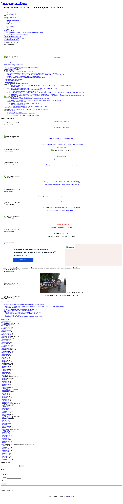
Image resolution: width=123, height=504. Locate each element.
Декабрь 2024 (6, 348)
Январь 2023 (6, 381)
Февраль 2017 (6, 459)
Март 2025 (5, 343)
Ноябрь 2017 (6, 450)
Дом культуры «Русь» (14, 3)
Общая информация (13, 20)
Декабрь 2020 (6, 414)
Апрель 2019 (6, 435)
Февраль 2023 (6, 379)
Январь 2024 (6, 363)
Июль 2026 (5, 319)
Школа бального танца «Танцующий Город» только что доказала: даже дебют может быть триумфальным (34, 306)
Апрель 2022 (6, 394)
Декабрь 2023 (6, 364)
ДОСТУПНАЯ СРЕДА (10, 65)
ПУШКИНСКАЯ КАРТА (11, 40)
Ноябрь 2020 (6, 415)
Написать (23, 259)
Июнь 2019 (5, 432)
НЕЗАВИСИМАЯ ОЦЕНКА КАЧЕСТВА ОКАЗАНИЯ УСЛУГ (22, 67)
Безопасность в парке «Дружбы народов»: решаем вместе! (20, 309)
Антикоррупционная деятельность (14, 79)
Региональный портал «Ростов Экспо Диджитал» (61, 210)
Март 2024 (5, 360)
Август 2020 (6, 420)
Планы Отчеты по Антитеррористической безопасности (23, 76)
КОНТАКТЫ (8, 35)
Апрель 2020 (6, 423)
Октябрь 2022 (6, 385)
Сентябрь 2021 (6, 405)
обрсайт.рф (70, 496)
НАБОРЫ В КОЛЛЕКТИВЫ (12, 37)
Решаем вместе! (11, 14)
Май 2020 (5, 421)
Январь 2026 (6, 328)
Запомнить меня (6, 480)
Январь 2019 (6, 438)
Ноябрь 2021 (6, 402)
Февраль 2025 (6, 345)
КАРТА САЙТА (8, 70)
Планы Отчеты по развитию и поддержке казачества (26, 103)
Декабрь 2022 (6, 382)
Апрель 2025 (6, 342)
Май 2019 (5, 433)
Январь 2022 (6, 399)
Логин (4, 474)
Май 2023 (5, 375)
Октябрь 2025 (6, 333)
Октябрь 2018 (6, 442)
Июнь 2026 (5, 321)
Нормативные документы (18, 104)
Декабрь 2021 (6, 400)
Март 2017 (5, 457)
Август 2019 (6, 430)
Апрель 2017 (6, 456)
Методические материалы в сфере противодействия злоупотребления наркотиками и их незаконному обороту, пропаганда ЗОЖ (47, 95)
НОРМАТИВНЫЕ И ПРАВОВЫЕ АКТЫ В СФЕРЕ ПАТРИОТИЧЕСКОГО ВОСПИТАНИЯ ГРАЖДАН (41, 85)
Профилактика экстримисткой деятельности (16, 107)
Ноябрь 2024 (6, 349)
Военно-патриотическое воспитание (17, 83)
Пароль (4, 477)
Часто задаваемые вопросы (11, 80)
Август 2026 (6, 302)
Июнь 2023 (5, 373)
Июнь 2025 (5, 339)
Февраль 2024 (6, 361)
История (9, 23)
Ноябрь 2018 (6, 441)
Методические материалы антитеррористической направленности (26, 77)
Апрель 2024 (6, 358)
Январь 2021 (6, 412)
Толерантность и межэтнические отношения (20, 97)
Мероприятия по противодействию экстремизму (21, 113)
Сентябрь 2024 (6, 352)
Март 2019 (5, 436)
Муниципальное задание (14, 19)
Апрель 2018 (6, 445)
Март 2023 (5, 378)
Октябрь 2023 (6, 367)
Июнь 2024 (5, 355)
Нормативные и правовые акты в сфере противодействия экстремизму (27, 109)
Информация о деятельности (15, 22)
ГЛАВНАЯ (7, 11)
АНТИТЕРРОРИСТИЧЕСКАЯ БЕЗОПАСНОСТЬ (18, 71)
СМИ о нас (10, 29)
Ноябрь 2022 (6, 384)
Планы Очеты (15, 86)
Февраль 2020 (6, 424)
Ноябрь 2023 (6, 366)
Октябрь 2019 (6, 427)
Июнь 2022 (5, 391)
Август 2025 (6, 336)
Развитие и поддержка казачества (16, 101)
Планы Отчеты (11, 110)
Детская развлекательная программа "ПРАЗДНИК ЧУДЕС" (21, 313)
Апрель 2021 (6, 408)
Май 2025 (5, 340)
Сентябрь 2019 (6, 429)
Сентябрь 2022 (6, 387)
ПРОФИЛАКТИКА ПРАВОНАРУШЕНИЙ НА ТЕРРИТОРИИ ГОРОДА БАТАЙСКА (32, 88)
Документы (10, 25)
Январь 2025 (6, 346)
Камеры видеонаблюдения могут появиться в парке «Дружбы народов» (24, 304)
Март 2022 (5, 396)
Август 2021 (6, 406)
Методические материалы (14, 112)
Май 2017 (5, 454)
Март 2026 (5, 325)
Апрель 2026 (6, 324)
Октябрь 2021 (6, 403)
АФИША (6, 16)
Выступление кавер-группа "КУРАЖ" (15, 315)
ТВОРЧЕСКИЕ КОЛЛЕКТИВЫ (13, 64)
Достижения (10, 26)
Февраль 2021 (6, 411)
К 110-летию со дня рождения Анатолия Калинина (18, 310)
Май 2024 (5, 357)
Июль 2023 (5, 372)
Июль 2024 (5, 354)
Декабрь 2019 (6, 426)
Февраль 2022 (6, 397)
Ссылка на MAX (61, 147)
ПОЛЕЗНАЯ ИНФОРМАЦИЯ (13, 68)
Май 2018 (5, 444)
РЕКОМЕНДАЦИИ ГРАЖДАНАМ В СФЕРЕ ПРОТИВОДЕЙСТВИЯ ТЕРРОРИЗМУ (32, 73)
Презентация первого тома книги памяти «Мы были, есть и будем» (23, 316)
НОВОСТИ (7, 62)
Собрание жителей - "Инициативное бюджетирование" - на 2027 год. (24, 312)
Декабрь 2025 (6, 330)
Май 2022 (5, 393)
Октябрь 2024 (6, 351)
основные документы (10, 17)
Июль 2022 (5, 390)
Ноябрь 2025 (6, 331)
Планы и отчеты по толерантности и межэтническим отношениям (30, 98)
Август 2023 (6, 370)
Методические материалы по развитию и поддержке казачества (29, 106)
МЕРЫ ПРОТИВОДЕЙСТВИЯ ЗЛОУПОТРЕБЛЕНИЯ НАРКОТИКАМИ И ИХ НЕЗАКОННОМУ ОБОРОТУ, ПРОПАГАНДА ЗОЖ (45, 92)
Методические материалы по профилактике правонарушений (28, 91)
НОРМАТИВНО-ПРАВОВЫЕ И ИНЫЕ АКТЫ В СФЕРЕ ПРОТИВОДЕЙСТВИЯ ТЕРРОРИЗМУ (35, 74)
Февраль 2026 (6, 327)
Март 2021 (5, 409)
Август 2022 (6, 388)
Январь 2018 (6, 448)
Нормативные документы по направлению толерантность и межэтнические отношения (36, 100)
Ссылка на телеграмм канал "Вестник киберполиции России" (61, 184)
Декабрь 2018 (6, 439)
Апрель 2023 (6, 376)
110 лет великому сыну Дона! (12, 307)
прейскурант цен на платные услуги (17, 34)
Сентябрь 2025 (6, 334)
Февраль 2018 (6, 447)
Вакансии (10, 28)
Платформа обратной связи (15, 13)
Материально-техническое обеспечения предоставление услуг (25, 32)
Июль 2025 (5, 337)
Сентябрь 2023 (6, 369)
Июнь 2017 (5, 453)
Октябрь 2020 (6, 417)
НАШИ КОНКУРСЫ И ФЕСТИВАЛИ (15, 38)
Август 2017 (6, 451)
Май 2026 (5, 322)
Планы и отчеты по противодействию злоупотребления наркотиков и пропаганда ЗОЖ (36, 94)
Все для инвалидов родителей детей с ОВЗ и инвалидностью (21, 115)
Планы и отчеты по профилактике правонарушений (26, 89)
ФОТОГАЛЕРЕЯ (9, 31)
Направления (8, 82)
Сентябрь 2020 (6, 418)
